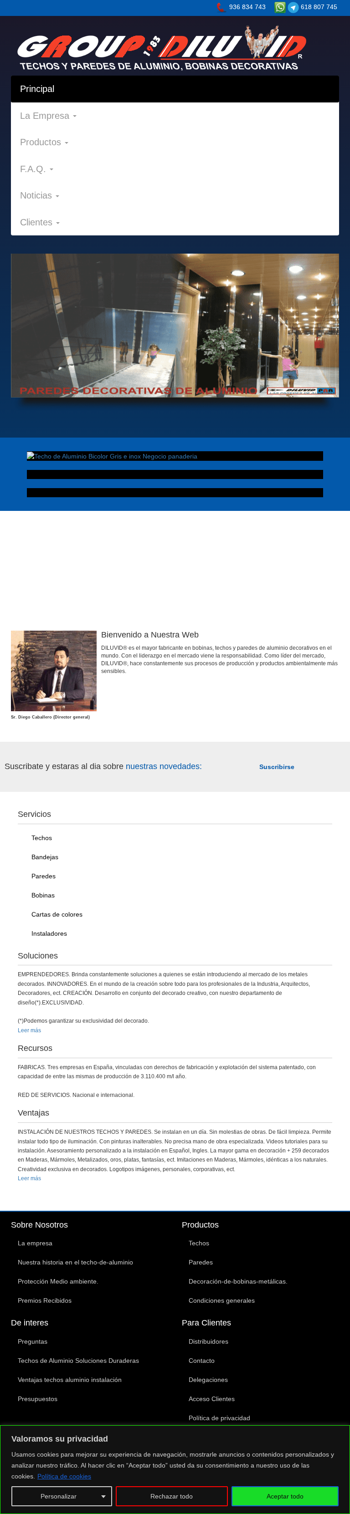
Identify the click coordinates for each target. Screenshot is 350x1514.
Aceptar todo (285, 1496)
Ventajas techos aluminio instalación (70, 1379)
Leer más (29, 1030)
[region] (175, 1469)
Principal (37, 89)
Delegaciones (208, 1379)
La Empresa (46, 116)
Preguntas (32, 1341)
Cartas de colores (56, 914)
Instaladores (48, 933)
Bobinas (42, 895)
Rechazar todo (171, 1496)
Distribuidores (208, 1341)
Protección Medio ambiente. (58, 1281)
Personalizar (59, 1496)
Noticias (37, 195)
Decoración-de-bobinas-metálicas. (238, 1281)
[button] (35, 332)
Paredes (43, 876)
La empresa (35, 1243)
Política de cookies (64, 1476)
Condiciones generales (222, 1300)
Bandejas (44, 857)
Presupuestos (37, 1398)
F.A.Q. (34, 169)
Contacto (202, 1360)
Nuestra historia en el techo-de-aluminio (75, 1262)
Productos (42, 142)
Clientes (37, 222)
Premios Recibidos (45, 1300)
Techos (41, 837)
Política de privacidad (219, 1418)
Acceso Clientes (212, 1398)
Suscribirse (276, 766)
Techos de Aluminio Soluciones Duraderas (78, 1360)
